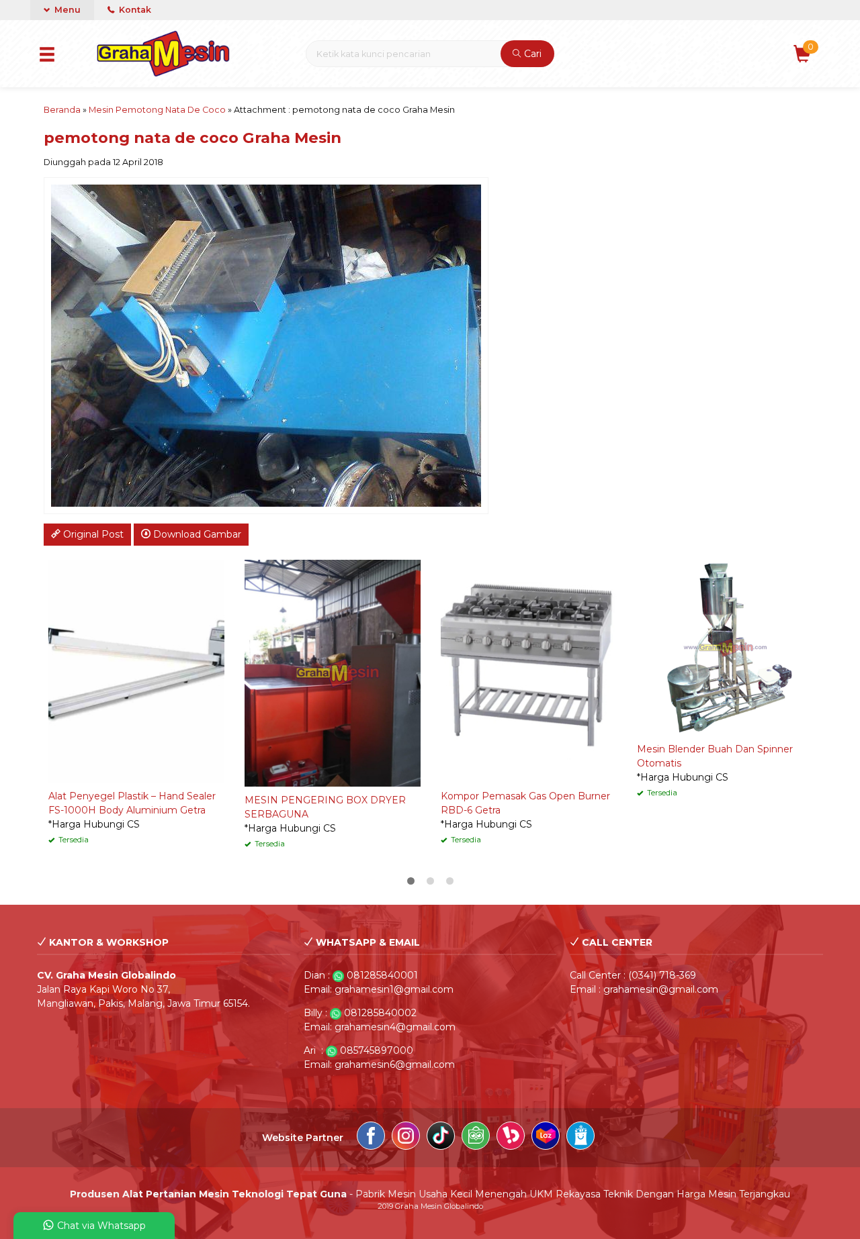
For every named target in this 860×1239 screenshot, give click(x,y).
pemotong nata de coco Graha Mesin (192, 137)
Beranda (62, 110)
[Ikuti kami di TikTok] (441, 1138)
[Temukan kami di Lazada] (545, 1138)
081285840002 (380, 1013)
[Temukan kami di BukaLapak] (511, 1138)
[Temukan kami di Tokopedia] (476, 1138)
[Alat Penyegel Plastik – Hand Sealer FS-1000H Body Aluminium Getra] (136, 670)
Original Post (92, 534)
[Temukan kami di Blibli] (580, 1138)
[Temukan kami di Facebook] (371, 1138)
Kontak (134, 10)
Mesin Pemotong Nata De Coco (157, 110)
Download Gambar (195, 534)
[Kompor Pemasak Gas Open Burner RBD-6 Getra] (529, 670)
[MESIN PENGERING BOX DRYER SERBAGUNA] (333, 672)
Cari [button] (531, 54)
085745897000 (376, 1050)
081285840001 (382, 975)
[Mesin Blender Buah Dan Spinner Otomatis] (725, 647)
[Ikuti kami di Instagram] (406, 1138)
